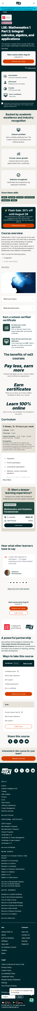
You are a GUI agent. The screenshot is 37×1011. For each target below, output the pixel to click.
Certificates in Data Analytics (10, 840)
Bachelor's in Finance (8, 863)
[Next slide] (29, 582)
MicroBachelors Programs (10, 829)
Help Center (26, 938)
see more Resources (8, 918)
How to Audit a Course (8, 900)
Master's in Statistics (8, 872)
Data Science (5, 802)
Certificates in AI (6, 835)
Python (3, 786)
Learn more (29, 9)
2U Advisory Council (8, 947)
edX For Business (7, 938)
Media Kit (25, 944)
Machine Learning (7, 811)
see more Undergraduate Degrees (12, 882)
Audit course (31, 68)
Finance (4, 797)
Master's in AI (5, 875)
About (3, 935)
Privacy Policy (6, 967)
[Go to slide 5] (23, 582)
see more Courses (7, 815)
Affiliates (4, 941)
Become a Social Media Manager (12, 903)
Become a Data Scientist (9, 908)
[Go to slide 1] (10, 582)
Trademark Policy (7, 976)
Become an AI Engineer (9, 914)
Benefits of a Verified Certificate (11, 894)
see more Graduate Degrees (10, 884)
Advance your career (19, 61)
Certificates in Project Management (12, 837)
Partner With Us (7, 932)
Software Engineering (8, 805)
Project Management (8, 808)
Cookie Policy (6, 970)
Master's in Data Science (9, 877)
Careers (4, 950)
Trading (3, 791)
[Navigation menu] (2, 3)
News (3, 953)
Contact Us (26, 935)
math (5, 12)
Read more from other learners (18, 589)
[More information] (20, 222)
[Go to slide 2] (13, 582)
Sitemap (4, 983)
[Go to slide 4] (20, 582)
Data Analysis (5, 794)
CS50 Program (6, 823)
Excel (3, 800)
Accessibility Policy (8, 973)
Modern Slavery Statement (10, 980)
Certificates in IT (6, 843)
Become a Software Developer (11, 911)
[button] (16, 770)
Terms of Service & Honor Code (12, 964)
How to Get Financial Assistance (11, 897)
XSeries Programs (7, 832)
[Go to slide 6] (26, 582)
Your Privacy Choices (9, 986)
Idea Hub (25, 932)
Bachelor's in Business (8, 866)
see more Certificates (8, 847)
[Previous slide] (8, 582)
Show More (4, 48)
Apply (20, 997)
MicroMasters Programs (9, 826)
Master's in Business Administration (13, 869)
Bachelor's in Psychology (9, 861)
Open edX (5, 944)
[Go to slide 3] (16, 582)
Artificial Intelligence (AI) (9, 788)
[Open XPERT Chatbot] (31, 999)
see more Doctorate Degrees (10, 886)
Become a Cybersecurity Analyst (12, 905)
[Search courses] (34, 3)
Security (24, 941)
